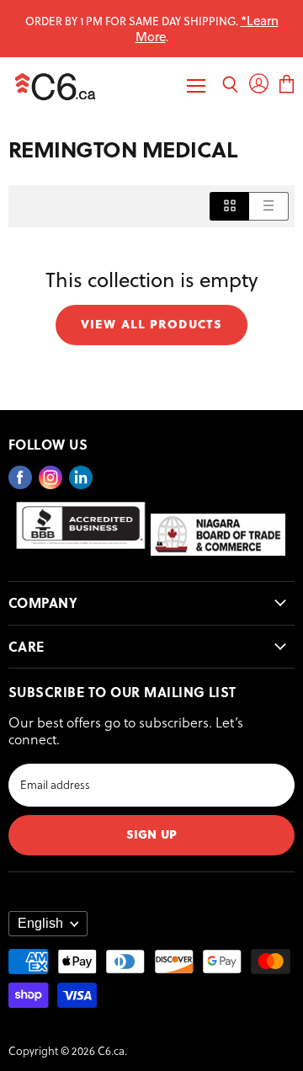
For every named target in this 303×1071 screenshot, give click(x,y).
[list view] (269, 206)
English (40, 923)
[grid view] (229, 206)
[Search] (230, 86)
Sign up (151, 833)
